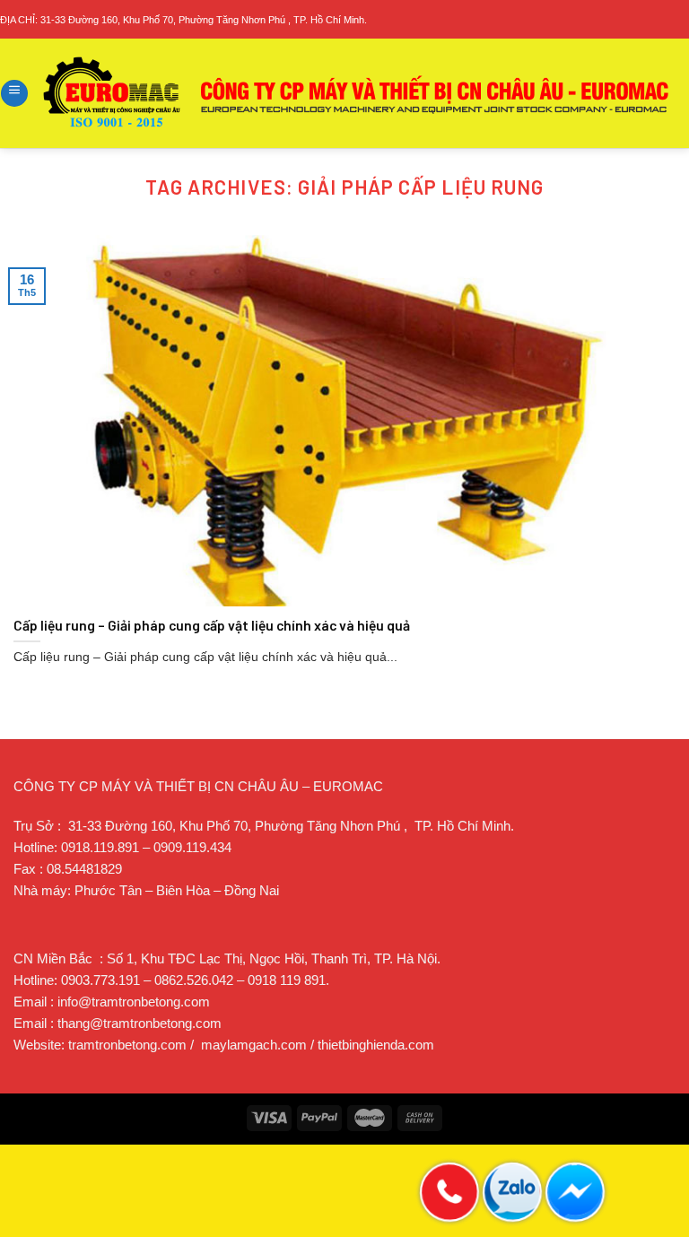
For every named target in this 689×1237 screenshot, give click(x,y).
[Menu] (14, 93)
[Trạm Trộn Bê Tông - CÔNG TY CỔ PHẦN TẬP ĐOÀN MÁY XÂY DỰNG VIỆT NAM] (357, 93)
